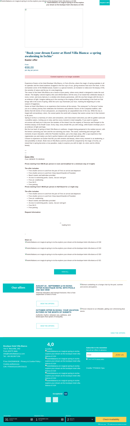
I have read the (96, 359)
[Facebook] (48, 399)
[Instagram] (55, 399)
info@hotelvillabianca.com (14, 354)
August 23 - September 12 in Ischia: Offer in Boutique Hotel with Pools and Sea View (55, 288)
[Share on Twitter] (63, 250)
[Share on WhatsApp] (63, 262)
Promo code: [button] (103, 424)
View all (65, 272)
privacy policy (100, 359)
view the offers (47, 303)
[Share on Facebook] (63, 244)
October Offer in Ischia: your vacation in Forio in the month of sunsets (57, 311)
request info (104, 2)
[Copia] (25, 150)
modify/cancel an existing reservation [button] (117, 424)
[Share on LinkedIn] (63, 256)
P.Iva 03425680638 (11, 361)
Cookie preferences (11, 364)
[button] (123, 2)
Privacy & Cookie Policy (30, 361)
